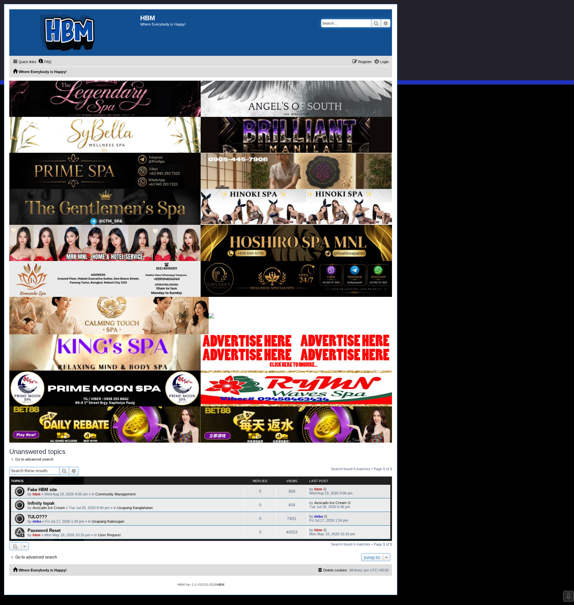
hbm (37, 494)
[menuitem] (44, 62)
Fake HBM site (42, 489)
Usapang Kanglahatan (135, 508)
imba (37, 521)
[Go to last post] (325, 489)
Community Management (115, 494)
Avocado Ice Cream (49, 508)
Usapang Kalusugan (108, 521)
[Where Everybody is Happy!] (74, 32)
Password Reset (44, 530)
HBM (220, 584)
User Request (109, 535)
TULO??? (37, 516)
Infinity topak (41, 503)
